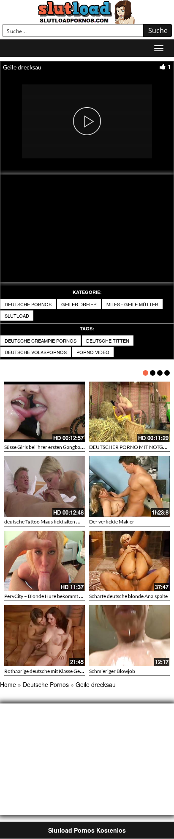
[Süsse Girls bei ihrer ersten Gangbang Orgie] (44, 412)
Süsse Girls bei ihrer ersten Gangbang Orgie (51, 447)
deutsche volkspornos (36, 352)
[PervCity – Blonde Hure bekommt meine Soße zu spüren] (44, 561)
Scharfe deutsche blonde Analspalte (128, 596)
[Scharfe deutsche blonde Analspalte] (129, 561)
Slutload (17, 315)
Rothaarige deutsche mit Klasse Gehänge (48, 671)
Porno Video (92, 352)
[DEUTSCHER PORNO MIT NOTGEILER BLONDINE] (129, 412)
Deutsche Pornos (28, 304)
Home (8, 684)
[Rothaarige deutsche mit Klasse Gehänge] (44, 635)
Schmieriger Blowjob (112, 671)
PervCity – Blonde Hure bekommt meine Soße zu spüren (65, 596)
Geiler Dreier (79, 304)
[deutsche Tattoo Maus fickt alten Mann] (44, 486)
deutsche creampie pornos (40, 340)
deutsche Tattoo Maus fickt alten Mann (46, 521)
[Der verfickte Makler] (129, 486)
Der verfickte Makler (111, 521)
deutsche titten (107, 340)
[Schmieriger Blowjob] (129, 635)
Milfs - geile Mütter (132, 304)
